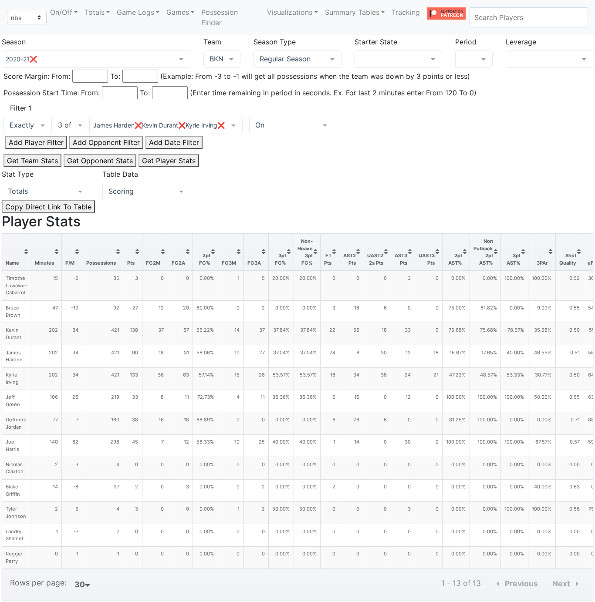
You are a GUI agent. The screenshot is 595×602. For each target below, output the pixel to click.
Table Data (120, 174)
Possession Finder (219, 17)
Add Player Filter (36, 142)
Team (212, 41)
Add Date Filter (174, 142)
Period (466, 41)
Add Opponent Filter (106, 142)
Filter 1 (21, 108)
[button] (64, 12)
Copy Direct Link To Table (48, 206)
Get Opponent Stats (100, 160)
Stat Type (18, 174)
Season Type (275, 41)
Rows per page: (38, 582)
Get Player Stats (169, 160)
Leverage (521, 41)
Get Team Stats (32, 160)
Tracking (406, 12)
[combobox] (529, 17)
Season (14, 41)
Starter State (376, 41)
